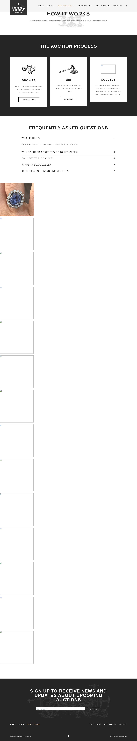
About (50, 6)
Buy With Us (84, 6)
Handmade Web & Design (24, 736)
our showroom (33, 92)
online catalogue (33, 86)
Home (41, 6)
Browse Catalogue (28, 100)
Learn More (68, 99)
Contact (117, 6)
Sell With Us (102, 6)
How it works (65, 6)
